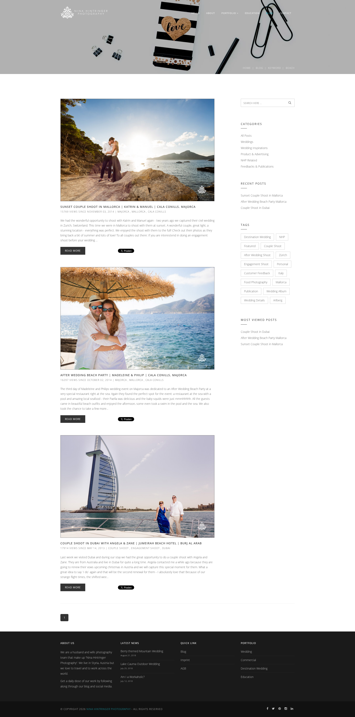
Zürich (283, 255)
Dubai (166, 548)
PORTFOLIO (228, 13)
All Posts (246, 136)
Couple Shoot (118, 548)
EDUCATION (252, 13)
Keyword (274, 68)
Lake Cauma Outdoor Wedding (140, 664)
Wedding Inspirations (254, 148)
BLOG (269, 13)
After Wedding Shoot (257, 255)
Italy (281, 273)
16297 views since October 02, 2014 (86, 380)
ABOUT (210, 13)
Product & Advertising (255, 154)
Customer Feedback (257, 273)
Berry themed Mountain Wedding (142, 651)
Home (247, 68)
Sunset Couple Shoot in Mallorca (262, 195)
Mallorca (138, 211)
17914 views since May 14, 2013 (82, 548)
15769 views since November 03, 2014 (87, 211)
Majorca (123, 211)
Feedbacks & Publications (257, 166)
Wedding (246, 651)
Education (247, 677)
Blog (259, 68)
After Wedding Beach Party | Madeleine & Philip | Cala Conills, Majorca (123, 375)
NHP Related (249, 160)
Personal (282, 264)
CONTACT (285, 13)
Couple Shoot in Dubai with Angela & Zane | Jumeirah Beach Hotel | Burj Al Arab (131, 543)
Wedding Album (276, 291)
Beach (290, 68)
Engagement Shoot (145, 548)
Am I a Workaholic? (133, 677)
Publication (251, 291)
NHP (282, 237)
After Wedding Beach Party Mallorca (263, 202)
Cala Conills (157, 211)
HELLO (195, 13)
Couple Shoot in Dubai (255, 208)
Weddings (247, 142)
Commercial (248, 660)
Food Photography (255, 282)
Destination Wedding (257, 237)
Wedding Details (254, 300)
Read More (73, 250)
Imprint (185, 660)
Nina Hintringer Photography (108, 709)
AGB (183, 668)
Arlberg (277, 300)
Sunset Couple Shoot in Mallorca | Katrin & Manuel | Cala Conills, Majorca (128, 207)
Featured (250, 246)
